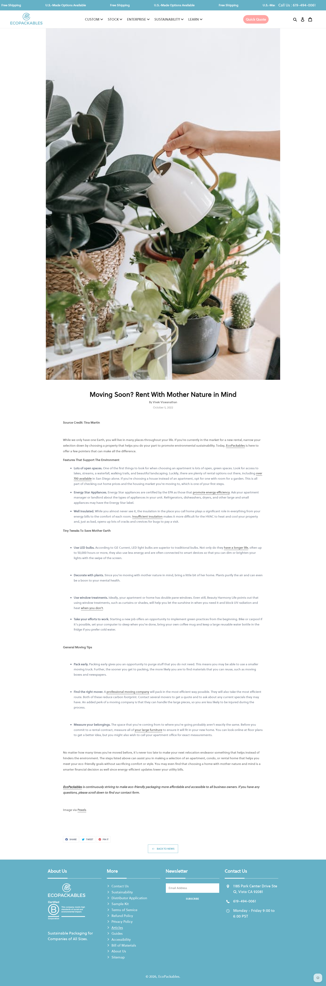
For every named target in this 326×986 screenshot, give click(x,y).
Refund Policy (122, 915)
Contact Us (120, 886)
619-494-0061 (304, 5)
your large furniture (148, 730)
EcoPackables (235, 445)
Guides (117, 933)
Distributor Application (129, 898)
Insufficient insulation (147, 516)
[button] (295, 19)
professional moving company (128, 692)
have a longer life (236, 547)
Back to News (166, 848)
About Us (118, 951)
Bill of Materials (123, 945)
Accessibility (121, 939)
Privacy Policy (122, 921)
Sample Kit (120, 903)
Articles (117, 927)
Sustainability (122, 892)
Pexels (82, 810)
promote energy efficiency (211, 492)
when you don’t (92, 608)
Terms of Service (124, 910)
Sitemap (118, 957)
